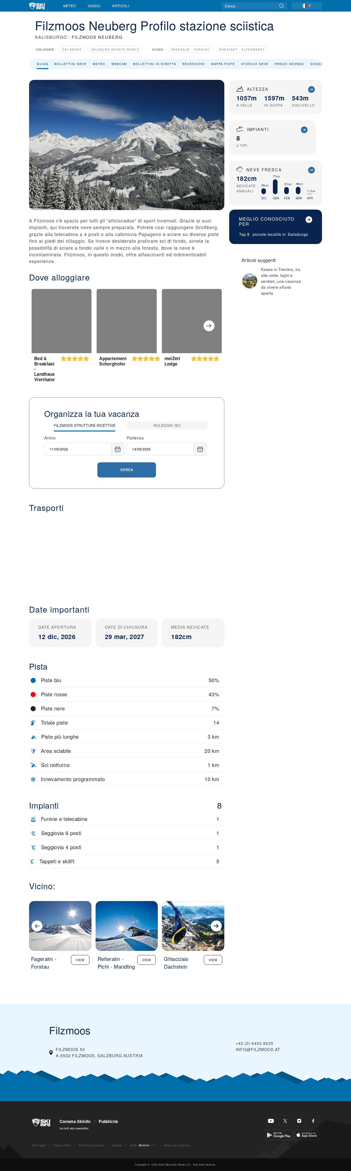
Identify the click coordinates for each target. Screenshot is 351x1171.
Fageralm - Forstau (190, 49)
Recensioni (193, 64)
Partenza (135, 438)
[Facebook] (313, 1121)
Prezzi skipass (289, 64)
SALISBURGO (51, 37)
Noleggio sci (167, 425)
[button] (126, 554)
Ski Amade (72, 49)
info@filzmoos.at (258, 1049)
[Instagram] (299, 1121)
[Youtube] (270, 1121)
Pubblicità (108, 1121)
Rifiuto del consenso (177, 1145)
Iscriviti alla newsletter (74, 1128)
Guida (42, 64)
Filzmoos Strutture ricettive (84, 425)
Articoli (120, 5)
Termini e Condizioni (91, 1145)
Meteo (69, 5)
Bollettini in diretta (154, 64)
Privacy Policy (62, 1145)
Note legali (39, 1145)
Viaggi (94, 5)
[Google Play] (279, 1134)
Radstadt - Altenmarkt (242, 49)
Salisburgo (298, 234)
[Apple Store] (306, 1134)
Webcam (119, 64)
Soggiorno (321, 64)
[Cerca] (281, 6)
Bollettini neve (70, 64)
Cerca (126, 469)
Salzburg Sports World (115, 49)
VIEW (80, 960)
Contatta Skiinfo (75, 1121)
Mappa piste (223, 64)
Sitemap (117, 1145)
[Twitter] (285, 1121)
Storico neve (255, 64)
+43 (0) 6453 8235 (254, 1043)
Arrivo (50, 438)
